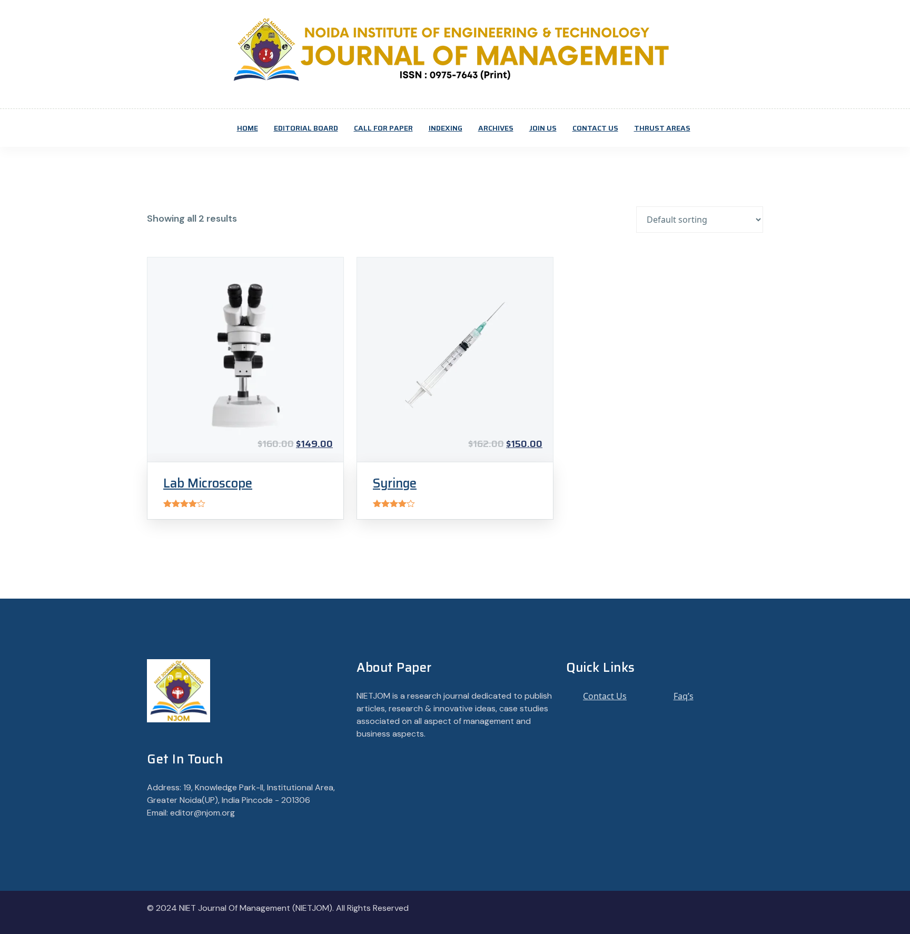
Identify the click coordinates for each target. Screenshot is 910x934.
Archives (495, 128)
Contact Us (595, 128)
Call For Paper (383, 128)
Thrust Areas (662, 128)
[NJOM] (455, 49)
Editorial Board (306, 128)
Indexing (445, 128)
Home (247, 128)
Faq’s (684, 696)
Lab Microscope (207, 483)
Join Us (543, 128)
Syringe (395, 483)
